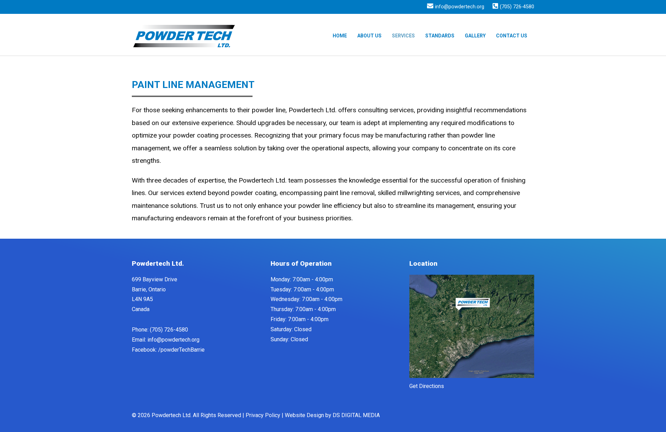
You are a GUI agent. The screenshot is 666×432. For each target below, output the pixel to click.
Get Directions (426, 386)
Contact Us (511, 35)
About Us (369, 35)
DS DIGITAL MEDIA (356, 415)
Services (403, 35)
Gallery (475, 35)
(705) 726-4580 (517, 7)
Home (340, 35)
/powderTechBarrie (181, 349)
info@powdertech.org (459, 7)
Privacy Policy (263, 415)
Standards (439, 35)
